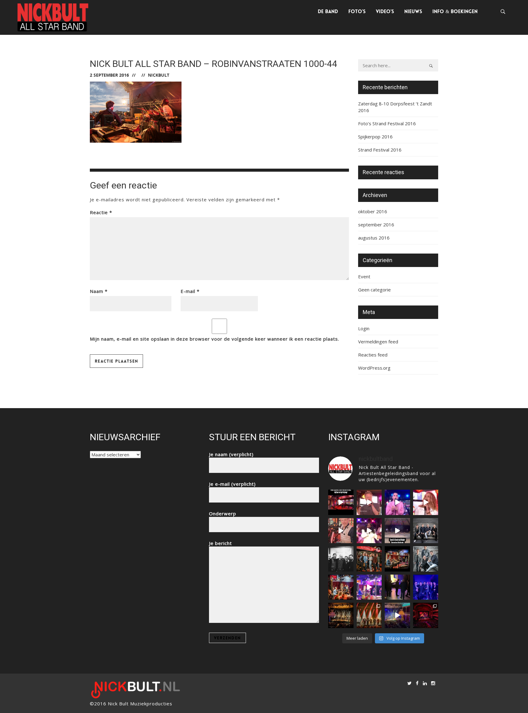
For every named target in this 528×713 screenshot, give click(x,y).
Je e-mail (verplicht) (232, 484)
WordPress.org (374, 368)
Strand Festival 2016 (380, 150)
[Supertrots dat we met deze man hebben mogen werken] (341, 559)
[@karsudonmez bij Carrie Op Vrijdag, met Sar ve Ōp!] (397, 502)
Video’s (385, 11)
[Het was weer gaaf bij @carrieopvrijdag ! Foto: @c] (425, 559)
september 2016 (376, 224)
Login (363, 328)
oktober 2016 (372, 211)
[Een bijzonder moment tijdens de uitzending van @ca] (341, 587)
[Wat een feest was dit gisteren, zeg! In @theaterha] (397, 615)
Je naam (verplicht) (231, 454)
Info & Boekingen (455, 11)
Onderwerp (222, 513)
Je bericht (220, 543)
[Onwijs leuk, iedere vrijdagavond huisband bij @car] (425, 530)
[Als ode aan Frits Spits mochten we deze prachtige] (369, 502)
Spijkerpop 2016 (375, 136)
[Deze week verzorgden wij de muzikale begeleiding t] (425, 615)
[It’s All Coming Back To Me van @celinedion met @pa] (425, 502)
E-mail (190, 291)
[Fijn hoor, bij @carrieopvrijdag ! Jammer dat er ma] (369, 587)
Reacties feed (372, 355)
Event (364, 276)
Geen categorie (374, 290)
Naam (99, 291)
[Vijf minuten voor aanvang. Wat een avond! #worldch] (397, 587)
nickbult (158, 75)
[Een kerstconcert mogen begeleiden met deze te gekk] (369, 615)
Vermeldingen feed (378, 341)
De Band (328, 11)
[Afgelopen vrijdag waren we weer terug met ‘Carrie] (369, 559)
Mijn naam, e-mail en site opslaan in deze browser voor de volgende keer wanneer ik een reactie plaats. (214, 339)
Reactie (101, 212)
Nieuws (413, 11)
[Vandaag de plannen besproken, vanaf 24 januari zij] (397, 559)
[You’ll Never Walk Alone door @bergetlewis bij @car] (369, 530)
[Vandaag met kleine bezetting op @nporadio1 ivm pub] (425, 587)
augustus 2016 (374, 238)
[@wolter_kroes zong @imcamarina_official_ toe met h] (341, 502)
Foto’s (356, 11)
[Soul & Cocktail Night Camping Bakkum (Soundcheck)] (397, 530)
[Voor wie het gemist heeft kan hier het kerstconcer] (341, 615)
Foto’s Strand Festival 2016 (387, 123)
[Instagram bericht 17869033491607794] (341, 530)
